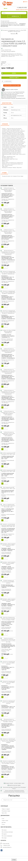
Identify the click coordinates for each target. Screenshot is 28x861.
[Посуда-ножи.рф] (7, 3)
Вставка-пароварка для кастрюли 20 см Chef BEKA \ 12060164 (8, 586)
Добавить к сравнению (7, 205)
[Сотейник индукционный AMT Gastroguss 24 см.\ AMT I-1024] (8, 453)
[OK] (25, 800)
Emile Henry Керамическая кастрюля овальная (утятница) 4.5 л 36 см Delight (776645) (7, 623)
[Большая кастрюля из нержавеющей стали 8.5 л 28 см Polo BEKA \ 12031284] (8, 720)
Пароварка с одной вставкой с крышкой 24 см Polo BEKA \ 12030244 (7, 568)
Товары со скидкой (6, 809)
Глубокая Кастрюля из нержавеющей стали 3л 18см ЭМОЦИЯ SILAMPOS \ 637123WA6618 (7, 439)
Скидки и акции (5, 820)
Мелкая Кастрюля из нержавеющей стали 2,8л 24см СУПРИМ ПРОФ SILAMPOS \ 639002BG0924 (8, 258)
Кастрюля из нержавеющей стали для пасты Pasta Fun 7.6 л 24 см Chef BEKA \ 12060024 (8, 767)
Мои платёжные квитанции (7, 831)
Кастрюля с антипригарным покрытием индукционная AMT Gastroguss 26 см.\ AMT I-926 (8, 530)
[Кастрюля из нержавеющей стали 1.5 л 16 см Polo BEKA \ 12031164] (8, 662)
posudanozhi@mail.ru (7, 847)
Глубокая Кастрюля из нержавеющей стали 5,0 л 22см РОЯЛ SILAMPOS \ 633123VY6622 (7, 195)
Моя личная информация (7, 835)
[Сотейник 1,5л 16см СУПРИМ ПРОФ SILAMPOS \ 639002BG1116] (8, 331)
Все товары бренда (5, 51)
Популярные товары (6, 810)
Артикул (3, 50)
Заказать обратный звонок (22, 9)
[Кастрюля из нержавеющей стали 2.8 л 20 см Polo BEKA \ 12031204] (8, 682)
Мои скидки (4, 837)
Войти (25, 1)
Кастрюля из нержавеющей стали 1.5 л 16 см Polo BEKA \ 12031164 (7, 667)
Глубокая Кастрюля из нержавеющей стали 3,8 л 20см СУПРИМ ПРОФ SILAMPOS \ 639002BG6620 (8, 377)
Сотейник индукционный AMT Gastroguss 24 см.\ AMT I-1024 (7, 457)
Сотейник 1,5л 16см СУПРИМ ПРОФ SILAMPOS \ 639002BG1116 (7, 336)
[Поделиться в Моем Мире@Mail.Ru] (4, 181)
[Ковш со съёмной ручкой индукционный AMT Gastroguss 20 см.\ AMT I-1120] (8, 505)
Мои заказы (4, 830)
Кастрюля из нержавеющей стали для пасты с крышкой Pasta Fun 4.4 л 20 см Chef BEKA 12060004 (8, 747)
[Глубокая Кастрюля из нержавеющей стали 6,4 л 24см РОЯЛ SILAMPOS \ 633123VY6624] (8, 210)
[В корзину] (2, 205)
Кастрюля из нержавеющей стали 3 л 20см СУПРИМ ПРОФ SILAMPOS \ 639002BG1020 (8, 297)
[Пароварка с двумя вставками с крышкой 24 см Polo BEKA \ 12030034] (8, 600)
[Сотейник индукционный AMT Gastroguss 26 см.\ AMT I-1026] (8, 470)
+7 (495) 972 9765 (22, 7)
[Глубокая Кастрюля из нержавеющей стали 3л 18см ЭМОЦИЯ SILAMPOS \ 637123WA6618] (8, 433)
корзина (14, 859)
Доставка (4, 822)
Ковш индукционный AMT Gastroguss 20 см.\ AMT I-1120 (7, 492)
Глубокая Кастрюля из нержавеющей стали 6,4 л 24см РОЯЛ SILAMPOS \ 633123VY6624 (7, 216)
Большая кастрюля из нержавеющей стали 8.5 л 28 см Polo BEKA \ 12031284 (7, 725)
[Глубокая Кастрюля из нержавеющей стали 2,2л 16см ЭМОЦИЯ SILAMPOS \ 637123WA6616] (8, 413)
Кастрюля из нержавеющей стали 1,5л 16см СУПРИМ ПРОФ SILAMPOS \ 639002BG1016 (8, 277)
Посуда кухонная (5, 21)
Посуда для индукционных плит (9, 22)
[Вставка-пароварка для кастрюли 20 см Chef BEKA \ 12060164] (8, 581)
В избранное (7, 81)
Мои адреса (4, 833)
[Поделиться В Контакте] (1, 181)
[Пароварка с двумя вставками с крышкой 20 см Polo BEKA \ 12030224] (8, 545)
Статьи (3, 824)
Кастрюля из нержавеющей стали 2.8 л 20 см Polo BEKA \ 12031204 (7, 687)
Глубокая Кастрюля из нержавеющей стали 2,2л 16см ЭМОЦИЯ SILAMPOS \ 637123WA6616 (7, 418)
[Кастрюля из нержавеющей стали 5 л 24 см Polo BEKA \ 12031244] (8, 702)
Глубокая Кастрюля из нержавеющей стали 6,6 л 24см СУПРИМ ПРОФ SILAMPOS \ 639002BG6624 (8, 397)
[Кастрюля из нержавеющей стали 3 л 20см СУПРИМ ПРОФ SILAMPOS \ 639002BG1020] (8, 292)
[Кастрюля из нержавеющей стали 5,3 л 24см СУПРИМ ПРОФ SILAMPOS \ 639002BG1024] (8, 311)
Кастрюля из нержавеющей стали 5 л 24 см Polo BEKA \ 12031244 (8, 706)
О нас (3, 818)
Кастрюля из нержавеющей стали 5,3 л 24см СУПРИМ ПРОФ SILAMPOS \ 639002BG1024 (8, 316)
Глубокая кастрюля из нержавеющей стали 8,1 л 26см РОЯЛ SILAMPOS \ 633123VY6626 (7, 237)
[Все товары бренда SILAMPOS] (14, 48)
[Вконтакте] (1, 850)
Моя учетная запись (6, 827)
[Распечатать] (7, 181)
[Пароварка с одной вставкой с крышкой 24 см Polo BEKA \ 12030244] (8, 563)
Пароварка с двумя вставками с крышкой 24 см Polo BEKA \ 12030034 (8, 604)
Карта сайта (4, 812)
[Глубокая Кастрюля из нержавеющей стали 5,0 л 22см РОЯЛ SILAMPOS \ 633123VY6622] (8, 189)
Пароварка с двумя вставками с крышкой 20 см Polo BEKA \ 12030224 (8, 549)
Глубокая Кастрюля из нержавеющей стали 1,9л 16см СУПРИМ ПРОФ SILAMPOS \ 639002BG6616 (8, 356)
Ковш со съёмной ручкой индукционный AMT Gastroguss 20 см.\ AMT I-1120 (7, 510)
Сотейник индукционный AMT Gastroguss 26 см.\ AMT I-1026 (7, 474)
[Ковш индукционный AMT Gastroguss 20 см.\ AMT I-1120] (8, 487)
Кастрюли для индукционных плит (9, 23)
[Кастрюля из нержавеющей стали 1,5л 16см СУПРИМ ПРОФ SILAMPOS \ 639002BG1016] (8, 272)
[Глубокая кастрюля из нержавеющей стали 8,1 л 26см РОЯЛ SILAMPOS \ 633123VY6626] (8, 231)
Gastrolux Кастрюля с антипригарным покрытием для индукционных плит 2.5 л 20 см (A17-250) (8, 645)
